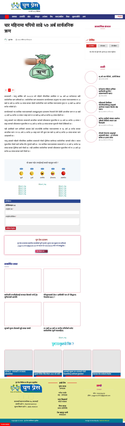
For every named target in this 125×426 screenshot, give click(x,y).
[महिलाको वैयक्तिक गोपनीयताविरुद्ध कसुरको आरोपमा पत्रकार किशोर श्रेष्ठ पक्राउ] (91, 106)
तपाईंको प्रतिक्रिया (11, 217)
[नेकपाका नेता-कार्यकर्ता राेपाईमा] (106, 363)
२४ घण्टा (91, 46)
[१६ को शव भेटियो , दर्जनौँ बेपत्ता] (91, 77)
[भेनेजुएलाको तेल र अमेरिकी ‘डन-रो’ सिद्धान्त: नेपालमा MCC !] (62, 281)
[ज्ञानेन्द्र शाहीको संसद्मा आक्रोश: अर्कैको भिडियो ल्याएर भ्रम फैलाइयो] (91, 121)
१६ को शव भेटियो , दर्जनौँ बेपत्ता (109, 76)
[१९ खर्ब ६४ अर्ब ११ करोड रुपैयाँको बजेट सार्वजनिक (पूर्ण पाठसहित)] (62, 314)
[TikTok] (26, 397)
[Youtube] (31, 397)
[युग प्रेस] (6, 39)
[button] (118, 16)
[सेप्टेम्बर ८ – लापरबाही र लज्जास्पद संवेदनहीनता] (18, 363)
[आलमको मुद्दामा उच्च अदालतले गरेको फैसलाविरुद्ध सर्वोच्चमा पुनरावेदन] (77, 363)
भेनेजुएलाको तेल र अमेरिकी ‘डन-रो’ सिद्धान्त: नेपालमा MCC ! (60, 296)
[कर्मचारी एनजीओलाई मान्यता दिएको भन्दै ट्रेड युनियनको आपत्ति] (22, 281)
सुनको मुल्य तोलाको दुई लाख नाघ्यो (17, 328)
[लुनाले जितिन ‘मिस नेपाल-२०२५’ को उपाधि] (48, 363)
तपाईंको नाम (9, 209)
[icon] (7, 17)
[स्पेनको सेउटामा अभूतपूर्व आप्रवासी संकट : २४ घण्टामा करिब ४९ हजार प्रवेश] (91, 136)
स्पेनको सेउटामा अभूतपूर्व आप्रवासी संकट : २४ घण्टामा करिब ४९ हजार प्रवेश (108, 135)
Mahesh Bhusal (104, 420)
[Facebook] (21, 397)
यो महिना (114, 46)
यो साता (102, 46)
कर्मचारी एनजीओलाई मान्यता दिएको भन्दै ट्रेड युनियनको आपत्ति (21, 296)
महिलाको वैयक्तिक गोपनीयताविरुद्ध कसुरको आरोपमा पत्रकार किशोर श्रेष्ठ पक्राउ (108, 106)
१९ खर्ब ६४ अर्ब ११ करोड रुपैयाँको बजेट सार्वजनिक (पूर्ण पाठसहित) (58, 329)
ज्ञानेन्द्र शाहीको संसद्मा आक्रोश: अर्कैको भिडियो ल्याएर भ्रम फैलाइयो (109, 120)
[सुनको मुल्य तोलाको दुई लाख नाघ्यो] (22, 314)
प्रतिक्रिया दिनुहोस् (10, 228)
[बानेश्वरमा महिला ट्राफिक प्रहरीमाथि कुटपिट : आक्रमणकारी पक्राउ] (91, 92)
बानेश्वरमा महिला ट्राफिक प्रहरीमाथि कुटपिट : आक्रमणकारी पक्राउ (107, 91)
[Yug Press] (27, 6)
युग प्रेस (10, 40)
